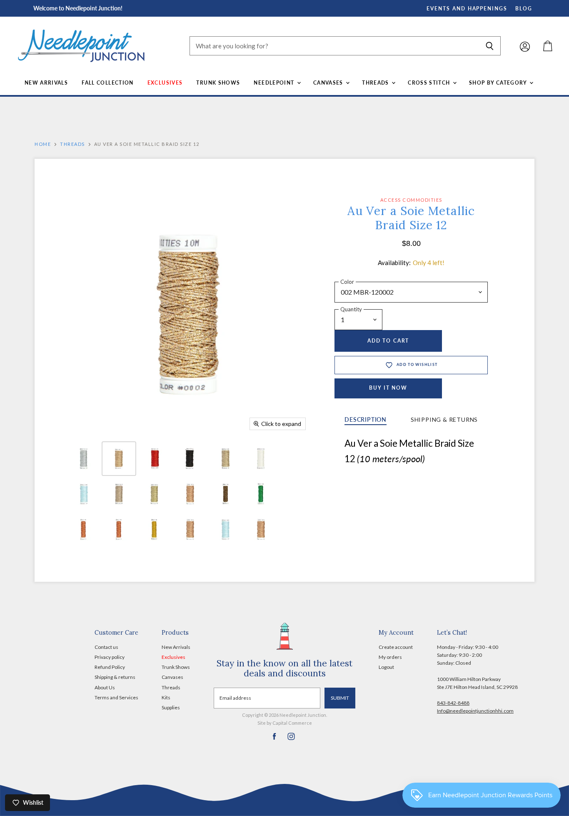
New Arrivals (46, 83)
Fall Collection (108, 83)
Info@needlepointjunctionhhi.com (475, 711)
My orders (390, 657)
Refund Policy (110, 667)
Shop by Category (499, 83)
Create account (396, 647)
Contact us (106, 647)
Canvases (329, 83)
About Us (105, 687)
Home (43, 144)
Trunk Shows (218, 83)
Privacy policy (110, 657)
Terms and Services (116, 697)
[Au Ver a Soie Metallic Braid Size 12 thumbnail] (83, 458)
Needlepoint (275, 83)
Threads (376, 83)
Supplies (171, 707)
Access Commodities (411, 200)
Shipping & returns (115, 677)
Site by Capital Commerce (284, 723)
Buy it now (388, 388)
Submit (340, 698)
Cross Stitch (430, 83)
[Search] (490, 45)
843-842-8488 (453, 703)
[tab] (365, 420)
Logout (386, 667)
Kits (166, 697)
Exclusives (165, 83)
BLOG (523, 8)
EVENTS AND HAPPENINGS (467, 8)
